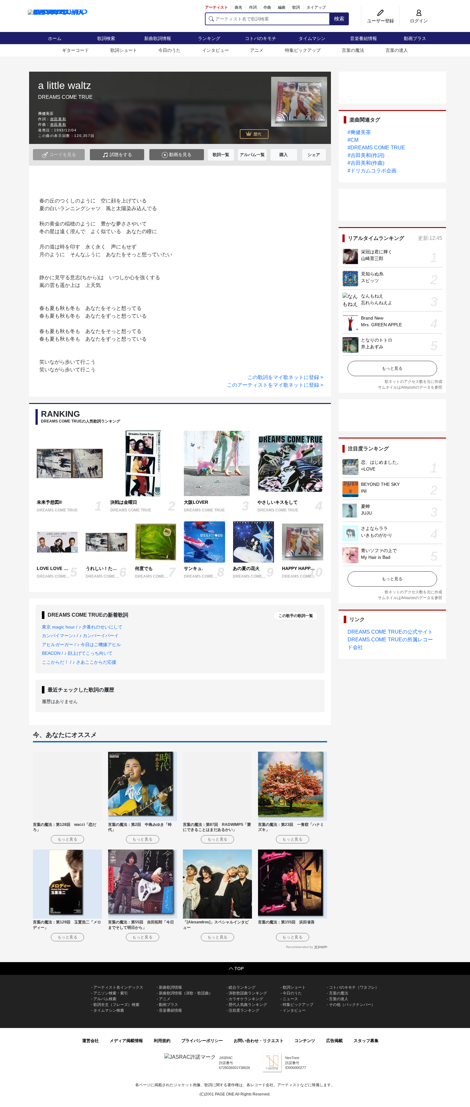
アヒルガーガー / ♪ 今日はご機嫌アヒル (81, 644)
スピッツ (370, 280)
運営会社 (90, 1040)
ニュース (290, 999)
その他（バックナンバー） (352, 1004)
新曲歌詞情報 (157, 38)
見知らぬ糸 (372, 273)
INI (364, 491)
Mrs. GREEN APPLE (381, 324)
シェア (314, 154)
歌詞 (296, 7)
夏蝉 (365, 506)
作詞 (253, 7)
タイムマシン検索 (108, 1010)
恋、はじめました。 (381, 462)
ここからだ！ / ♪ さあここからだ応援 (79, 662)
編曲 (282, 7)
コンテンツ (304, 1040)
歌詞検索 (106, 38)
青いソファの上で (379, 550)
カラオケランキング (246, 999)
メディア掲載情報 (126, 1040)
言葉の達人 (397, 50)
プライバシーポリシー (202, 1040)
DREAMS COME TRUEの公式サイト (390, 632)
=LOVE (368, 468)
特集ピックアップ (303, 50)
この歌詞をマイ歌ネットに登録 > (285, 377)
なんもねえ (372, 295)
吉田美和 (58, 119)
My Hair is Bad (375, 557)
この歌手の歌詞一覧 (295, 615)
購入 (283, 154)
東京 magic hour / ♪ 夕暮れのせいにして (82, 626)
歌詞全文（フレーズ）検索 (116, 1004)
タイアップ (316, 7)
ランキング (209, 38)
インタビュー (215, 50)
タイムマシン (312, 38)
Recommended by (299, 947)
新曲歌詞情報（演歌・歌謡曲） (186, 993)
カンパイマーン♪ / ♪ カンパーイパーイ (80, 635)
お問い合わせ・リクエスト (259, 1040)
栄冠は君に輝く (376, 251)
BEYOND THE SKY (380, 484)
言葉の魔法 (353, 50)
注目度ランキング (244, 1010)
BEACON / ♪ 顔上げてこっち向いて (77, 653)
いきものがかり (376, 535)
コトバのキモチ (260, 38)
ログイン (419, 20)
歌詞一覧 (221, 154)
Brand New (372, 317)
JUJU (366, 513)
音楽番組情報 (363, 38)
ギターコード (75, 50)
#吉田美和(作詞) (366, 155)
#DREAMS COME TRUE (376, 147)
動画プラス (415, 38)
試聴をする (120, 154)
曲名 (238, 7)
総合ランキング (242, 987)
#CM (353, 140)
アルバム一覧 (252, 154)
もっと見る (392, 368)
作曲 (267, 7)
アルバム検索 (104, 999)
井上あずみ (372, 346)
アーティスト (216, 7)
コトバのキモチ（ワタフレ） (354, 987)
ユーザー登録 (380, 20)
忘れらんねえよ (376, 302)
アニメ (256, 50)
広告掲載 (334, 1040)
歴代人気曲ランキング (248, 1004)
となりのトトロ (376, 340)
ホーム (54, 38)
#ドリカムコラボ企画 (372, 170)
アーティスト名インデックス (118, 987)
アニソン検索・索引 (110, 993)
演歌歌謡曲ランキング (248, 993)
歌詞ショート (123, 50)
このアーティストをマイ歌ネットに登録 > (275, 385)
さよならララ (374, 528)
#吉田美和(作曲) (366, 163)
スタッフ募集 (366, 1040)
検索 (339, 18)
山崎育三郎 (372, 258)
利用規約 (162, 1040)
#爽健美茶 (359, 132)
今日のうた (169, 50)
